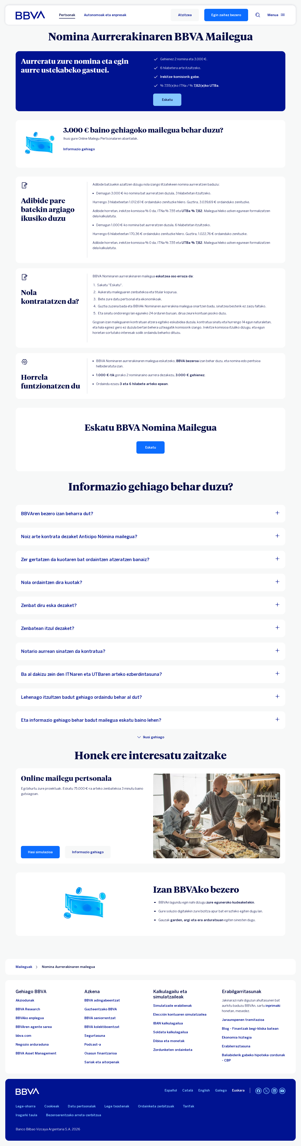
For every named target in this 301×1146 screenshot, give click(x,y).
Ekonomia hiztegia (237, 1037)
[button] (185, 15)
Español (171, 1090)
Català (187, 1090)
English (204, 1090)
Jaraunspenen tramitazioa (243, 1020)
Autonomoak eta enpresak (105, 15)
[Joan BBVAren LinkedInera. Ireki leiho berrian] (274, 1091)
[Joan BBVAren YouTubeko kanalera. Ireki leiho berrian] (282, 1091)
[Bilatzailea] (257, 15)
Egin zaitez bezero (226, 15)
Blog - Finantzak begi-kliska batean (250, 1029)
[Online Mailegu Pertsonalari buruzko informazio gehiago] (216, 816)
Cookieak (51, 1106)
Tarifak (188, 1106)
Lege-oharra (25, 1106)
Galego (221, 1090)
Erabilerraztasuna (236, 1046)
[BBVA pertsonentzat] (30, 15)
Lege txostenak (116, 1106)
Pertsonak (67, 15)
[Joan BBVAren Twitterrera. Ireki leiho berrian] (266, 1091)
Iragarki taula (26, 1115)
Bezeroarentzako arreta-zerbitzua (73, 1115)
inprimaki (273, 1006)
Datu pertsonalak (82, 1106)
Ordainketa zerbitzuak (156, 1106)
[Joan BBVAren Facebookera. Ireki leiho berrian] (258, 1091)
